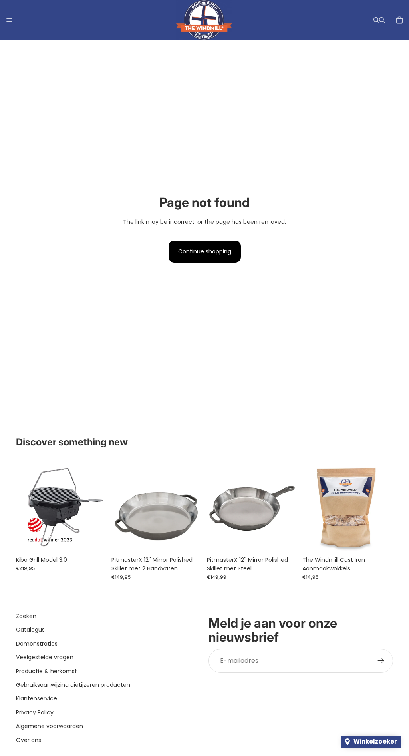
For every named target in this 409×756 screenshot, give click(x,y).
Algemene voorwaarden (49, 726)
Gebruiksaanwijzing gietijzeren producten (73, 685)
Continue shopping (204, 251)
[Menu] (9, 20)
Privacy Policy (35, 712)
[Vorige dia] (25, 506)
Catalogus (30, 630)
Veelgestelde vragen (44, 657)
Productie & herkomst (46, 671)
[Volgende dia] (98, 506)
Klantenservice (36, 698)
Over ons (28, 740)
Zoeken (26, 616)
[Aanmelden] (381, 660)
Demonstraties (37, 643)
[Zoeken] (376, 20)
